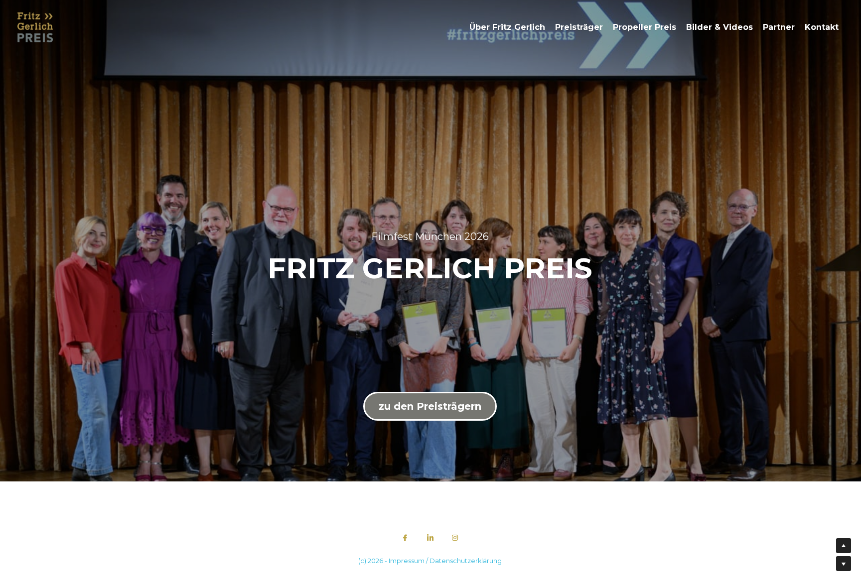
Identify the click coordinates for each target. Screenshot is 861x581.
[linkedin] (430, 512)
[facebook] (405, 512)
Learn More (57, 543)
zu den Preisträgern (430, 394)
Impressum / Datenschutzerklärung (445, 536)
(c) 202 (368, 536)
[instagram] (454, 512)
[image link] (35, 26)
